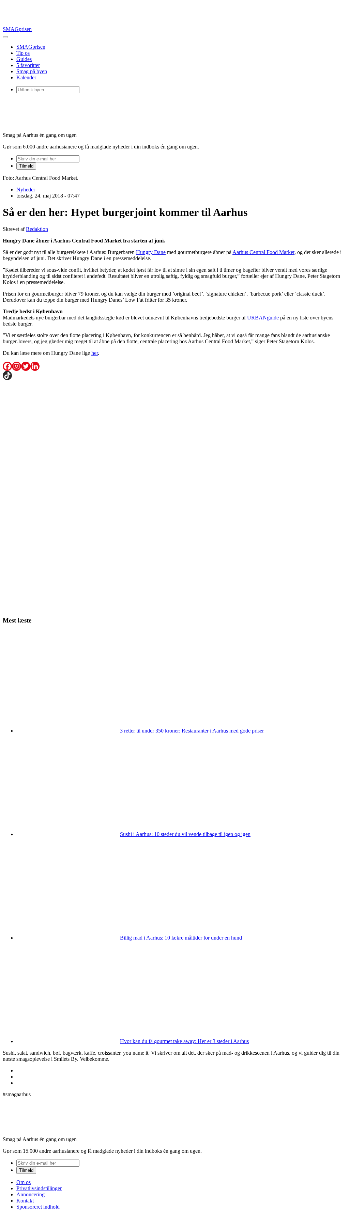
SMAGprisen (17, 29)
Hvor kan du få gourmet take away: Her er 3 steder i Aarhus (184, 1041)
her (94, 353)
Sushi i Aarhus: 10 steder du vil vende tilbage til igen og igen (185, 834)
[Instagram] (16, 366)
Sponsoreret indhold (38, 1207)
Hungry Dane (151, 252)
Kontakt (25, 1200)
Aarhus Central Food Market (263, 252)
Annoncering (30, 1194)
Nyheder (25, 189)
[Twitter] (25, 366)
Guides (24, 59)
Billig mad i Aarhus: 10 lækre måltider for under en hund (181, 938)
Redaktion (37, 229)
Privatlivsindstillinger (39, 1188)
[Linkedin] (35, 366)
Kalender (26, 77)
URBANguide (263, 317)
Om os (23, 1182)
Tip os (23, 53)
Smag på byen (31, 71)
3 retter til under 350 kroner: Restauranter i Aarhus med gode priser (192, 731)
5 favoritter (28, 65)
